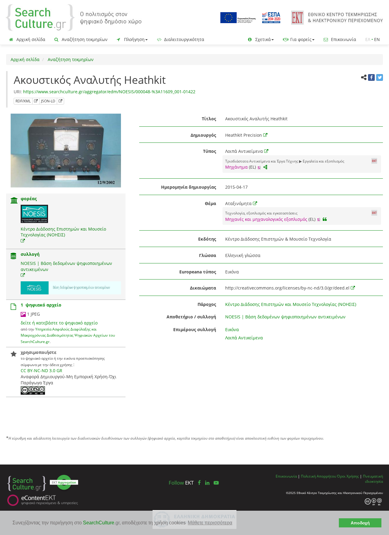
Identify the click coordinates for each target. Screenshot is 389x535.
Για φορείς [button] (300, 39)
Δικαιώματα (203, 288)
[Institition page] (14, 201)
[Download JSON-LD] (60, 101)
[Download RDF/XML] (36, 101)
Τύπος (209, 151)
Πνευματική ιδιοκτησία (373, 479)
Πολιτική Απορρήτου (318, 476)
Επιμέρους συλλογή (194, 329)
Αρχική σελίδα (30, 39)
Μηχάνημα (236, 167)
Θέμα (210, 203)
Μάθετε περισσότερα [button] (210, 522)
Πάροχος (207, 304)
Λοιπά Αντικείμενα (244, 338)
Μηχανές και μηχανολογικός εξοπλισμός (266, 219)
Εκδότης (207, 239)
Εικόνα (232, 329)
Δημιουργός (203, 135)
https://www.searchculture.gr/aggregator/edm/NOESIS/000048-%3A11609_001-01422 (109, 91)
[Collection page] (13, 256)
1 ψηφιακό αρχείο (41, 305)
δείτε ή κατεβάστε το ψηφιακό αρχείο (59, 323)
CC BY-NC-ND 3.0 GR (41, 370)
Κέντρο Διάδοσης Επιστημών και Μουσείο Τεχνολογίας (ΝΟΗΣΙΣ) (63, 232)
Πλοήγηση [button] (134, 39)
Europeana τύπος (197, 272)
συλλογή (30, 254)
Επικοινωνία (343, 39)
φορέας (29, 198)
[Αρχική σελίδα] (73, 17)
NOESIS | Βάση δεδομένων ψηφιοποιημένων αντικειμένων (285, 317)
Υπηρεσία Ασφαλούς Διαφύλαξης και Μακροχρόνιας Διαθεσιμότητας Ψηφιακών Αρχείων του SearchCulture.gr (68, 335)
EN (377, 39)
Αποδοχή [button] (360, 522)
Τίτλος (209, 119)
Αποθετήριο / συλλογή (191, 317)
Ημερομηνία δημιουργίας (188, 187)
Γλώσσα (207, 255)
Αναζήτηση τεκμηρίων (84, 39)
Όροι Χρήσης (348, 476)
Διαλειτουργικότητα (183, 39)
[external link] (23, 241)
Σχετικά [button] (262, 39)
